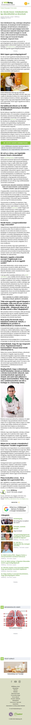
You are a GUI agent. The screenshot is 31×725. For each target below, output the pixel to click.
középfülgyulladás (9, 157)
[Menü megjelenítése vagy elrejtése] (28, 4)
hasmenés (14, 207)
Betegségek (7, 8)
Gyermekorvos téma (14, 499)
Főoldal (2, 8)
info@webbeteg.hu (17, 708)
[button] (11, 682)
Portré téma (7, 499)
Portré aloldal (13, 8)
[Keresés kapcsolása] (25, 3)
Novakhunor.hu (11, 46)
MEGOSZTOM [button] (14, 502)
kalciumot (13, 119)
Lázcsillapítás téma (24, 499)
